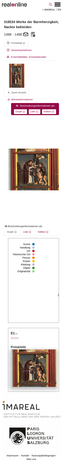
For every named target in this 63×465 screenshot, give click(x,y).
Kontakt (25, 455)
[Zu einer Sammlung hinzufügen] (33, 34)
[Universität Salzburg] (31, 435)
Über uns (31, 459)
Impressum (12, 455)
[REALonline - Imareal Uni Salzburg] (31, 4)
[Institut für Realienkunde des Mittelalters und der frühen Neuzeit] (31, 409)
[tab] (16, 43)
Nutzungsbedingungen (44, 455)
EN (59, 9)
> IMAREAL (48, 9)
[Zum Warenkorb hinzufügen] (25, 34)
